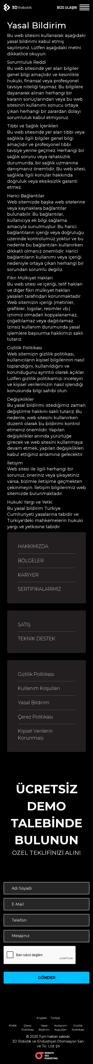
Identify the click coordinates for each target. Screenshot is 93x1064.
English (42, 1018)
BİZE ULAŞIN (67, 8)
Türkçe (55, 1018)
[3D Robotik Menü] (83, 7)
